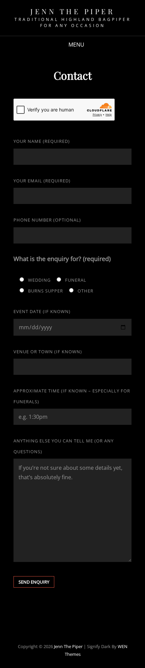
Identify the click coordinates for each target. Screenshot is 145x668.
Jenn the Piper (72, 11)
